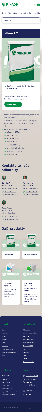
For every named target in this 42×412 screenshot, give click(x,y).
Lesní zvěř (23, 13)
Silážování (26, 336)
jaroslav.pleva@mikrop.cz (11, 194)
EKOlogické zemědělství (30, 333)
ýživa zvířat (27, 329)
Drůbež (4, 336)
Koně (3, 342)
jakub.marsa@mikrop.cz (11, 219)
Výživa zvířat (12, 13)
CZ (34, 4)
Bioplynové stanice (28, 339)
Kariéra (25, 355)
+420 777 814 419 (10, 192)
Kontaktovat (12, 104)
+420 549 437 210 (32, 376)
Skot (3, 329)
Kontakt (25, 358)
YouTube (28, 394)
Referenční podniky (29, 342)
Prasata (4, 333)
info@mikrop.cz (31, 379)
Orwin (38, 409)
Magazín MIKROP (28, 346)
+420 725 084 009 (10, 216)
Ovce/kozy (5, 339)
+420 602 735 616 (32, 192)
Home (4, 13)
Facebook (29, 390)
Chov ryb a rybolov (7, 349)
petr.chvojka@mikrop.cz (33, 194)
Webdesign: (32, 409)
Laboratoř (26, 352)
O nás (24, 349)
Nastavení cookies (28, 362)
